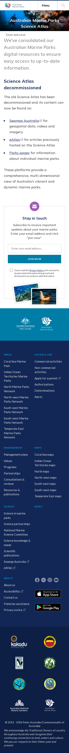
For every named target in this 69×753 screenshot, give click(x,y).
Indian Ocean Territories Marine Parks (15, 376)
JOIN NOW (34, 259)
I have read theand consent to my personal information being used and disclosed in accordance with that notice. (36, 273)
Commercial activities (48, 361)
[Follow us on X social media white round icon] (43, 580)
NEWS (38, 506)
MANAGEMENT (13, 447)
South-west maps (45, 490)
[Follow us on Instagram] (50, 580)
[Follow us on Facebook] (37, 580)
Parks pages (19, 153)
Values (8, 461)
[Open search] (63, 5)
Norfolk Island (50, 663)
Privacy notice (13, 610)
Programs (10, 467)
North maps (41, 471)
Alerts (38, 397)
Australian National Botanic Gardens (19, 705)
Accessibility (12, 591)
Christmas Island (19, 684)
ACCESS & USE (43, 354)
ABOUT (8, 578)
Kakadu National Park (19, 642)
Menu (45, 5)
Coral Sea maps (44, 454)
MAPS (38, 447)
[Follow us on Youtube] (56, 580)
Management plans (16, 454)
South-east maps (45, 483)
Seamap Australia (24, 120)
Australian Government (25, 323)
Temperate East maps (48, 496)
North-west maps (45, 477)
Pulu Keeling (50, 684)
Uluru (50, 642)
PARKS (8, 354)
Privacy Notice (37, 270)
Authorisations (44, 384)
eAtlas (14, 139)
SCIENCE (9, 506)
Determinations (44, 390)
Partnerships (12, 473)
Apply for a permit (45, 378)
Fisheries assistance (17, 603)
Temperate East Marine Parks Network (14, 433)
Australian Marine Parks (14, 5)
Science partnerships (17, 524)
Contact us (11, 597)
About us (9, 585)
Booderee (19, 663)
